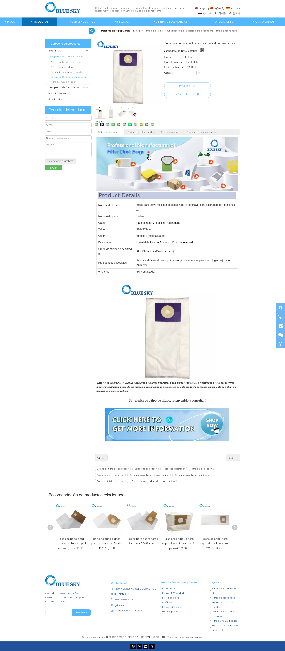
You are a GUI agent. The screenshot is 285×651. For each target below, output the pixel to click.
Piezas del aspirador (173, 468)
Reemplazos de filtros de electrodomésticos (69, 56)
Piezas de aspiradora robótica (67, 71)
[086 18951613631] (280, 343)
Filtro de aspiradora (226, 30)
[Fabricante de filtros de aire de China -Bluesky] (64, 580)
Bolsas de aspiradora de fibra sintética (153, 481)
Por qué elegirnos (170, 131)
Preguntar (185, 85)
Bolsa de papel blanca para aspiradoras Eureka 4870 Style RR (106, 543)
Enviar (53, 167)
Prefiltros (167, 602)
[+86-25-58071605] (280, 317)
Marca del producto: (173, 62)
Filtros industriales (58, 93)
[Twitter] (152, 646)
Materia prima (55, 99)
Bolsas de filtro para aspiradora (68, 76)
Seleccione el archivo (60, 161)
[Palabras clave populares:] (92, 31)
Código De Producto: (174, 67)
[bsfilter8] (280, 334)
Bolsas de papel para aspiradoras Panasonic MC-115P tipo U (214, 543)
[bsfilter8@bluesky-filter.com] (280, 307)
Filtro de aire (152, 30)
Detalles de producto (109, 131)
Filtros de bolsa (170, 597)
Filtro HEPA (137, 30)
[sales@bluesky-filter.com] (280, 325)
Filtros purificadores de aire (66, 62)
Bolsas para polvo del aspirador (192, 474)
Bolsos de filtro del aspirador (112, 468)
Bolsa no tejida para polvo (111, 481)
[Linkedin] (145, 646)
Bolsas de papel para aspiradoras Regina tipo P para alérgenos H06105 (71, 543)
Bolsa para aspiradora (200, 30)
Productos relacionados (141, 131)
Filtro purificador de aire (173, 30)
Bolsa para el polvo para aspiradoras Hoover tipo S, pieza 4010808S (178, 543)
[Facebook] (133, 646)
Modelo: (168, 57)
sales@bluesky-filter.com (128, 610)
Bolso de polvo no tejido (110, 474)
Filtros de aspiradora (62, 66)
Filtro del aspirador (201, 468)
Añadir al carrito (186, 94)
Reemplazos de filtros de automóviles (68, 87)
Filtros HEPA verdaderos (175, 593)
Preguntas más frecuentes (201, 131)
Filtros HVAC (55, 50)
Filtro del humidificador (63, 81)
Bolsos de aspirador (145, 468)
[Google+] (139, 646)
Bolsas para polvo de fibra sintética (149, 474)
